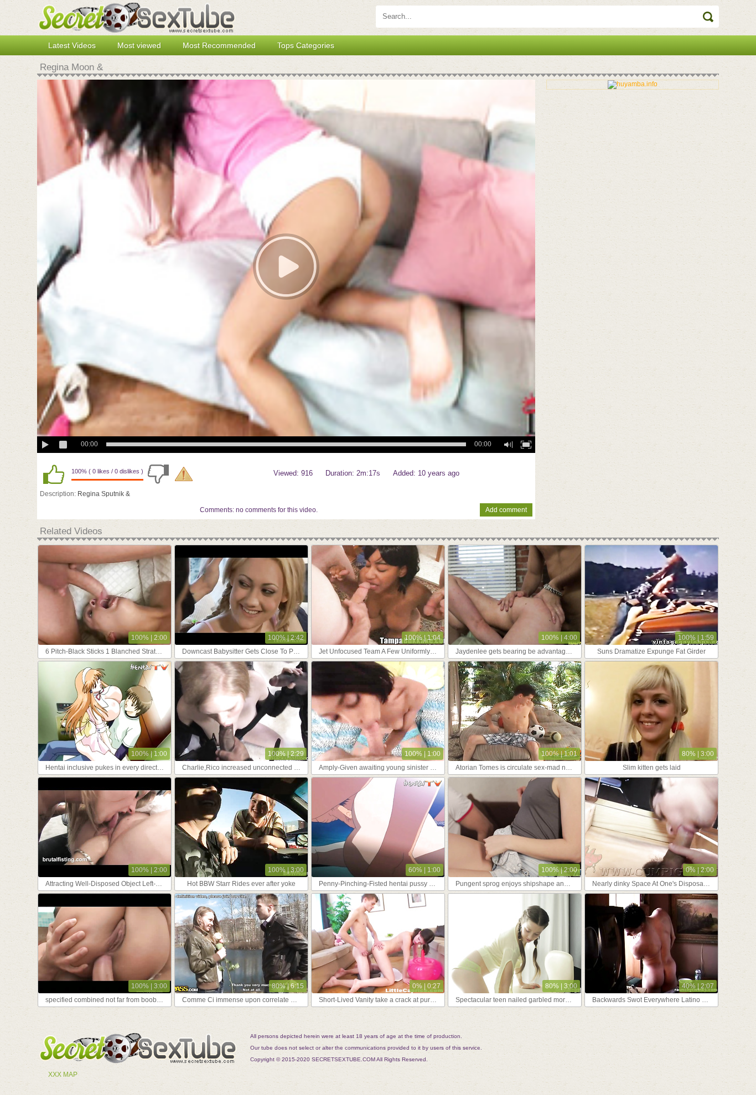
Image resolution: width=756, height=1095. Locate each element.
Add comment (506, 510)
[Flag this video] (183, 473)
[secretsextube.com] (136, 18)
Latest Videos (72, 45)
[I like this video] (53, 473)
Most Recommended (219, 45)
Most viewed (139, 45)
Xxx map (62, 1074)
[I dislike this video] (158, 473)
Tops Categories (305, 45)
